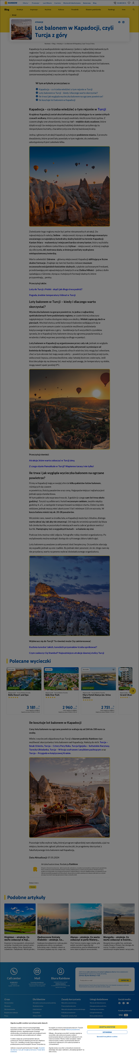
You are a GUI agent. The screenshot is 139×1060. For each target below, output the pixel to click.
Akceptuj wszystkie (108, 1027)
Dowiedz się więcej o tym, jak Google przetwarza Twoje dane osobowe (27, 1049)
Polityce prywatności (73, 1029)
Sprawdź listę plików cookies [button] (107, 1036)
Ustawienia (111, 1032)
